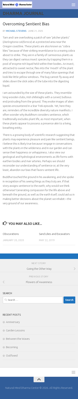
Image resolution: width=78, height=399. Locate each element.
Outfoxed (12, 355)
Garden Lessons (15, 330)
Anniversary (13, 322)
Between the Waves (18, 338)
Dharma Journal (23, 13)
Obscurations (11, 233)
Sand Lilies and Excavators (54, 233)
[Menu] (73, 4)
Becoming (12, 347)
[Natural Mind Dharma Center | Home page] (22, 4)
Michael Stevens (16, 31)
